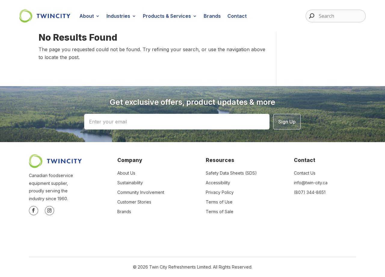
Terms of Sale (219, 211)
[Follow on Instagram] (49, 210)
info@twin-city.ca (311, 182)
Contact (237, 16)
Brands (212, 16)
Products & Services (167, 16)
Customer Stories (134, 201)
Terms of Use (219, 201)
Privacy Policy (220, 192)
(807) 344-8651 (309, 192)
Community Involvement (140, 192)
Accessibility (218, 182)
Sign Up (287, 122)
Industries (118, 16)
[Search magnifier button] (310, 16)
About (86, 16)
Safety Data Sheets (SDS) (231, 173)
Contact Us (305, 173)
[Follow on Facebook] (33, 210)
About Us (126, 173)
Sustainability (130, 182)
